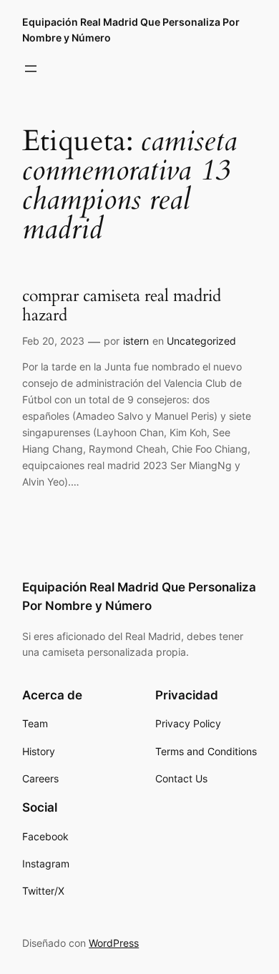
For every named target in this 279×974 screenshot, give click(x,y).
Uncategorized (201, 341)
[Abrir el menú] (30, 68)
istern (136, 341)
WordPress (114, 943)
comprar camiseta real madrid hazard (121, 305)
